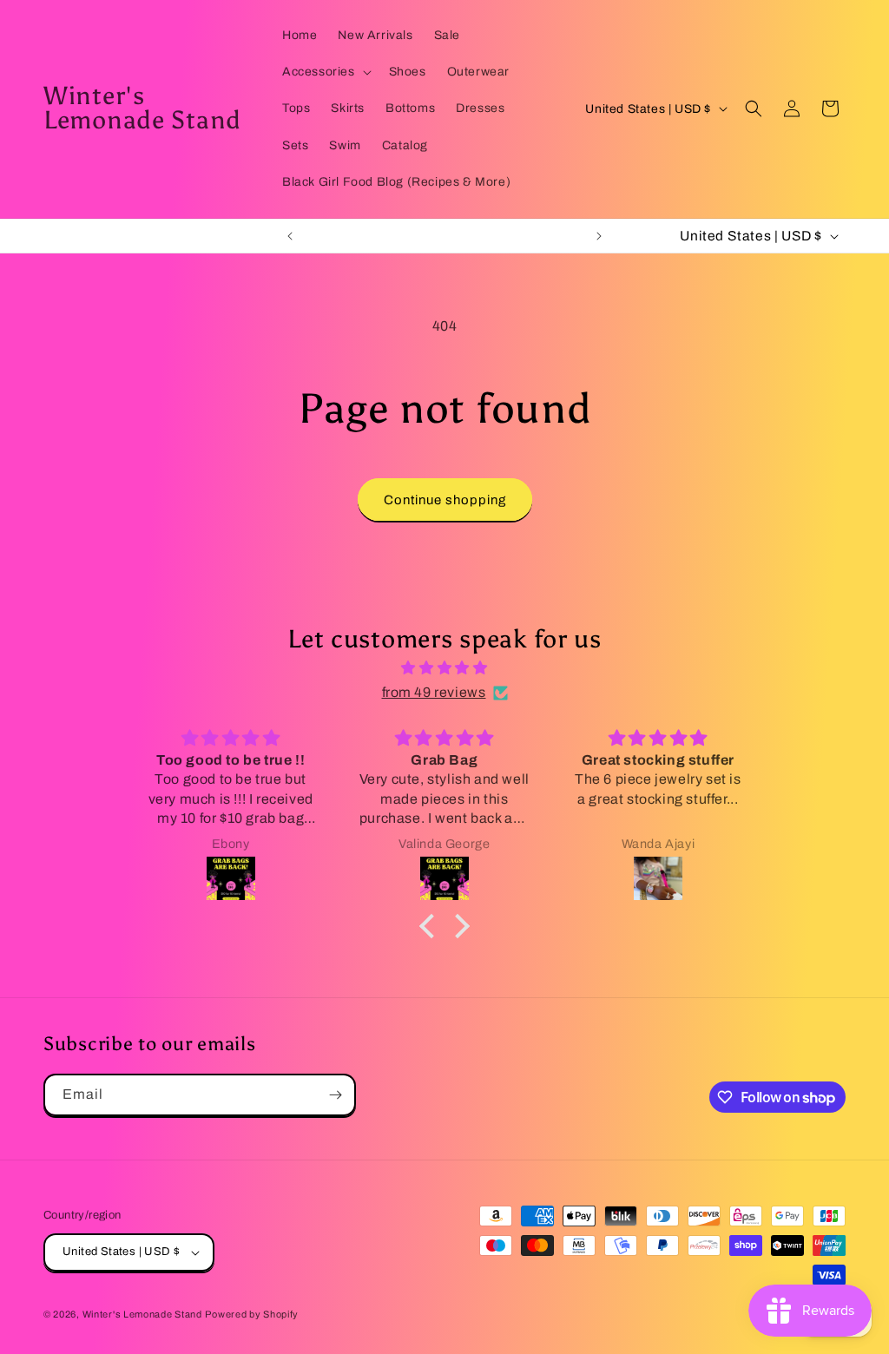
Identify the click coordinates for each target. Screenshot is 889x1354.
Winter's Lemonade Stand (142, 1314)
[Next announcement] (599, 236)
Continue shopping (445, 500)
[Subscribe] (335, 1095)
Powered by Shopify (252, 1314)
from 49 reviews (434, 692)
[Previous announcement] (290, 236)
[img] (444, 668)
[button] (325, 72)
